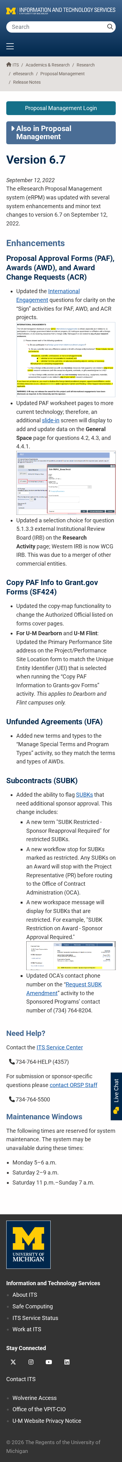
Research (86, 65)
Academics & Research (48, 65)
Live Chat (116, 1091)
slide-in (50, 420)
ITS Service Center (60, 1047)
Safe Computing (33, 1306)
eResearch (23, 74)
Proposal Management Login (61, 108)
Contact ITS (21, 1379)
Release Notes (27, 82)
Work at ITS (27, 1329)
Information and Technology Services (53, 1283)
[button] (61, 47)
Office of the (39, 1409)
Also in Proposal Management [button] (43, 132)
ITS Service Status (35, 1318)
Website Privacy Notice (47, 1420)
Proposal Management (62, 74)
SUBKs (84, 794)
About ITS (25, 1294)
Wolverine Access (35, 1398)
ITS (16, 65)
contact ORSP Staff (73, 1085)
